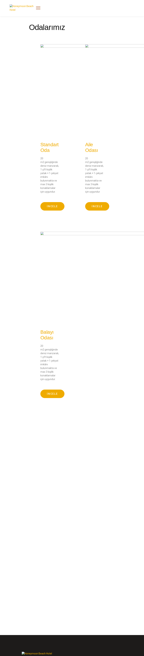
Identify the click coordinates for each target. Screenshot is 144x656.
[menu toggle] (38, 8)
